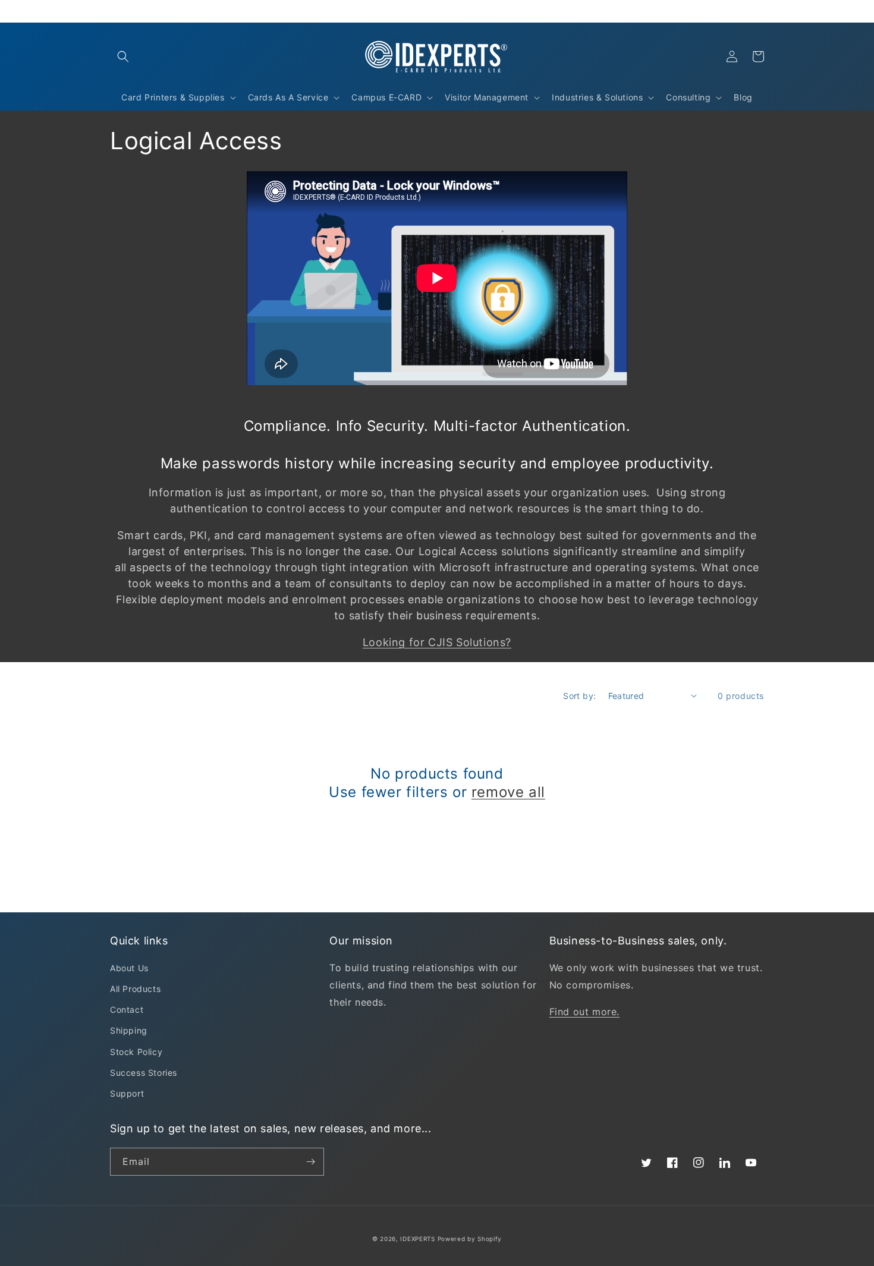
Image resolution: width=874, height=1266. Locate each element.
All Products (135, 989)
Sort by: (579, 696)
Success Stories (143, 1072)
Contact (126, 1009)
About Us (129, 968)
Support (127, 1093)
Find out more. (584, 1012)
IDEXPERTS (417, 1238)
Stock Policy (136, 1052)
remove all (508, 792)
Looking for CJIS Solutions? (437, 642)
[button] (123, 56)
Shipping (128, 1030)
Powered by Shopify (470, 1238)
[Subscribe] (310, 1162)
